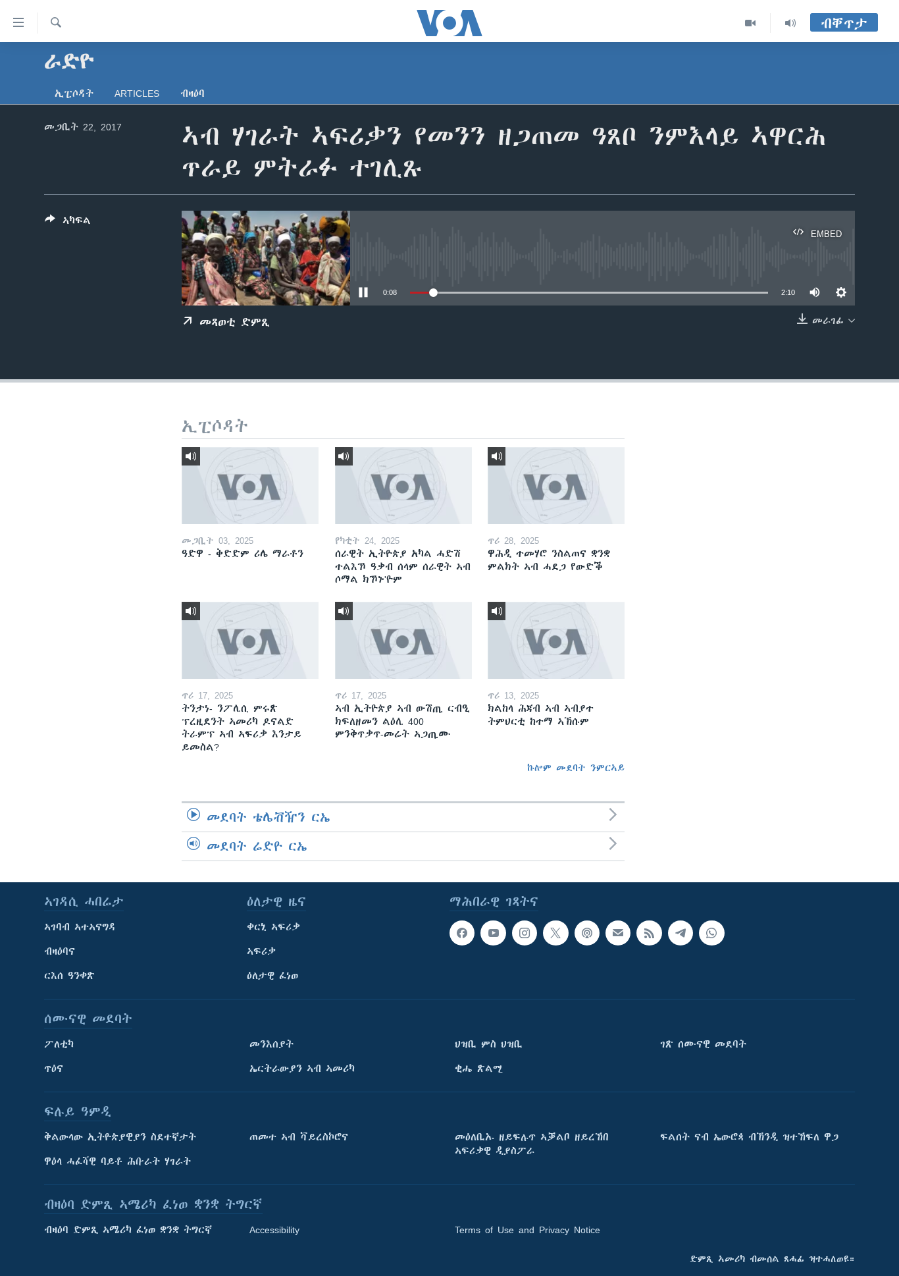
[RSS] (648, 932)
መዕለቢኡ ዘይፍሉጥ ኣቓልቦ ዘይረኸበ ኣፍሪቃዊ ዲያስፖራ (532, 1144)
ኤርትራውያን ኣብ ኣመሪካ (302, 1069)
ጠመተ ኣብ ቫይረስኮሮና (298, 1137)
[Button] (68, 223)
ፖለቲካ (59, 1044)
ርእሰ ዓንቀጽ (69, 976)
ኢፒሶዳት (74, 93)
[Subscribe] (617, 932)
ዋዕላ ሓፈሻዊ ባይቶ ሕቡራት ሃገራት (117, 1161)
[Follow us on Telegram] (680, 932)
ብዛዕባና (59, 951)
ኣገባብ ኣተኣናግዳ (80, 927)
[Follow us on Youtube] (492, 932)
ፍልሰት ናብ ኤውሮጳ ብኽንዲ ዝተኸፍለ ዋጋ (749, 1137)
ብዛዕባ (192, 93)
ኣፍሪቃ (261, 951)
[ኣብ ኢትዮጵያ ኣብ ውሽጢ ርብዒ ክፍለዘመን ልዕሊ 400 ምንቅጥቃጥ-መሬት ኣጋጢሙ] (403, 640)
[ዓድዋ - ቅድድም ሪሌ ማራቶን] (250, 485)
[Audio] (790, 23)
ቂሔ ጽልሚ (479, 1069)
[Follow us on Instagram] (524, 932)
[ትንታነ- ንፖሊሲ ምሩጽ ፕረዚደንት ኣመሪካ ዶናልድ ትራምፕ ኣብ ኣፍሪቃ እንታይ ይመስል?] (250, 640)
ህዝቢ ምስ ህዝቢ (489, 1044)
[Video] (751, 23)
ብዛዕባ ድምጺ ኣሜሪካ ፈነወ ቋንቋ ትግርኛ (128, 1230)
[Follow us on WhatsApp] (711, 932)
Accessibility (274, 1230)
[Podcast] (587, 932)
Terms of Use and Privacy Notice (527, 1230)
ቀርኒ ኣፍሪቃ (273, 927)
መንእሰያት (271, 1044)
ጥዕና (53, 1069)
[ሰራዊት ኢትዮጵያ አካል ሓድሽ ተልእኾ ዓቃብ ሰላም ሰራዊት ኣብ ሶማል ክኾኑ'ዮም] (403, 485)
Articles (137, 93)
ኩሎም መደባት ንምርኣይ (576, 767)
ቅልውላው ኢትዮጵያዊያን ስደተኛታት (120, 1137)
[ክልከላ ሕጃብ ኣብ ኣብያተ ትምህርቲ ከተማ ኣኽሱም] (556, 640)
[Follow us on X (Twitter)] (555, 932)
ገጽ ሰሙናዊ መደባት (703, 1044)
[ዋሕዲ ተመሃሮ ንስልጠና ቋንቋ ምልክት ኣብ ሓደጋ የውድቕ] (556, 485)
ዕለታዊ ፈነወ (272, 976)
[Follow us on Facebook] (462, 932)
